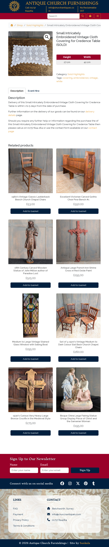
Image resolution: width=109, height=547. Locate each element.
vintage (93, 77)
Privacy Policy (21, 520)
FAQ (15, 508)
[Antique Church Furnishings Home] (14, 5)
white (59, 81)
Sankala (85, 543)
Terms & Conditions (24, 525)
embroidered (81, 77)
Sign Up (85, 470)
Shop (20, 25)
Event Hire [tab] (33, 90)
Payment (18, 514)
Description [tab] (17, 90)
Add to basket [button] (30, 211)
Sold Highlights (34, 25)
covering (67, 77)
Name (15, 464)
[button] (47, 37)
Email (45, 464)
